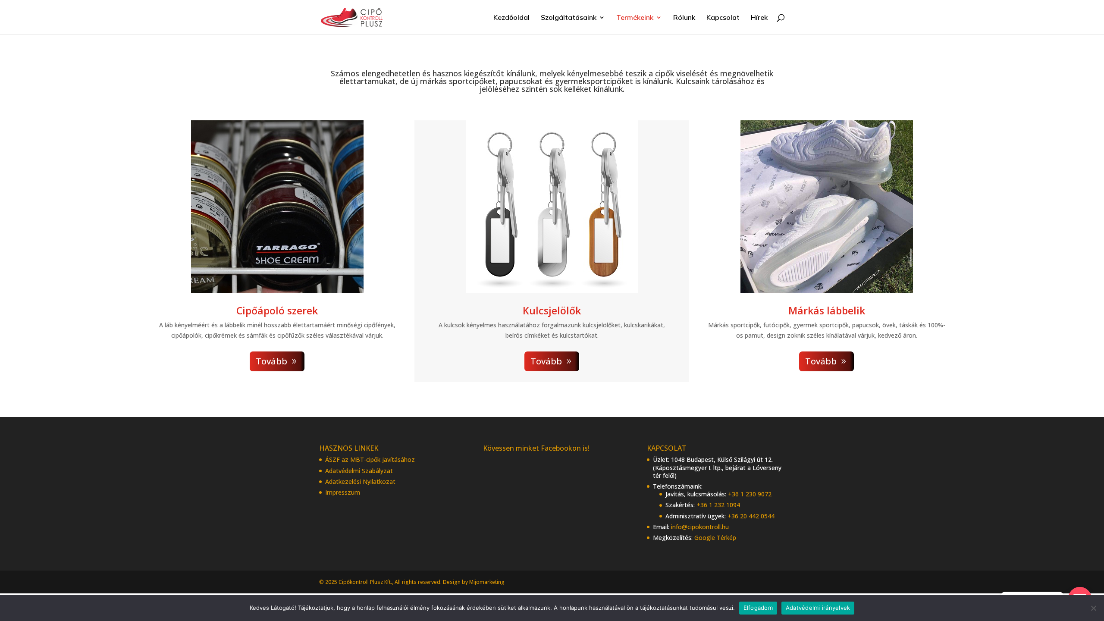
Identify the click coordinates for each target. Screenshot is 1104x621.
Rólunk (684, 18)
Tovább (271, 361)
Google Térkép (715, 537)
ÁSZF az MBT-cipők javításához (370, 459)
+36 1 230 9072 (750, 494)
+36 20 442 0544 (751, 516)
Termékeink (634, 18)
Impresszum (342, 492)
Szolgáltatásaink (568, 18)
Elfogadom (758, 607)
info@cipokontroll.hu (700, 527)
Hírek (759, 18)
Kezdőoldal (511, 18)
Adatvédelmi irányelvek (818, 607)
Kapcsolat (723, 18)
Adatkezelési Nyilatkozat (360, 481)
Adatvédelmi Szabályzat (359, 471)
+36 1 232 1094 (718, 505)
